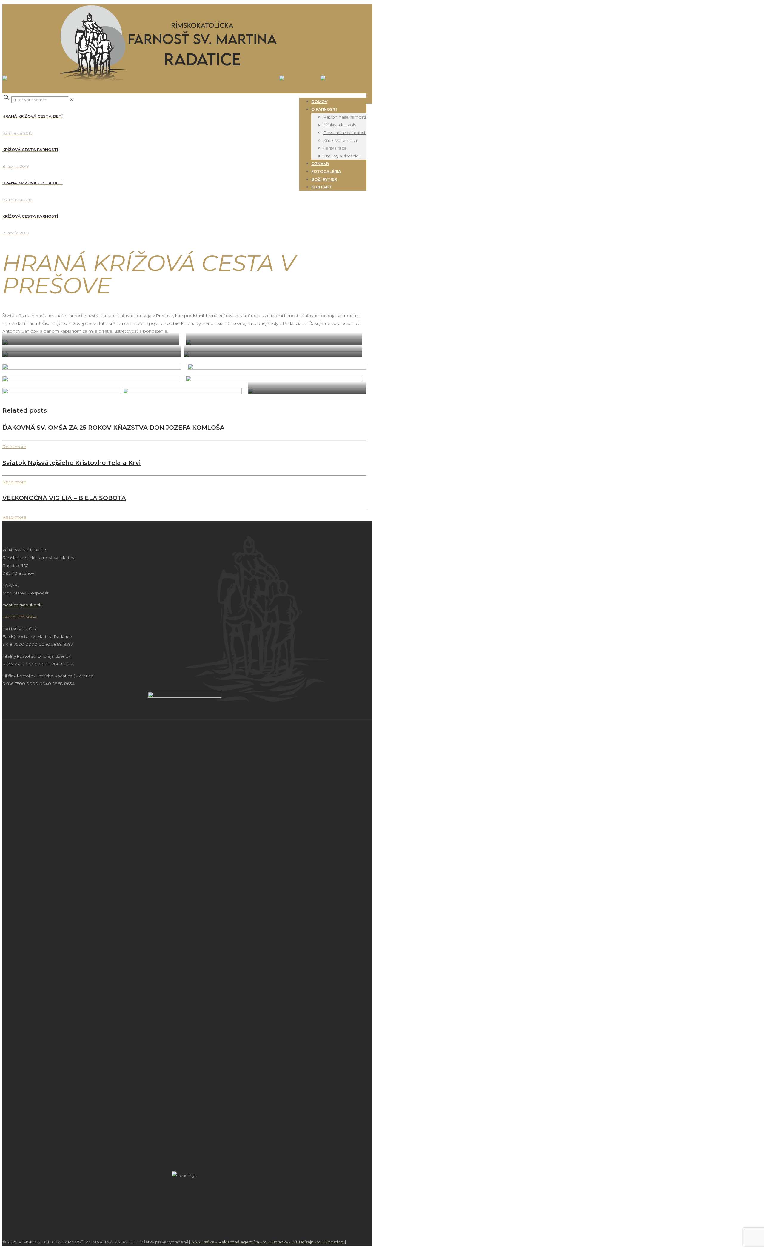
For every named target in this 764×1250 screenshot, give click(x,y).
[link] (71, 99)
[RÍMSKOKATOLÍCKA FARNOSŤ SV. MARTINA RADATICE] (182, 84)
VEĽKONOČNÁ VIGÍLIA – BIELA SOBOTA (64, 498)
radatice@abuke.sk (21, 605)
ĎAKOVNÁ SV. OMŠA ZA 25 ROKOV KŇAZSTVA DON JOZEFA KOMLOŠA (113, 427)
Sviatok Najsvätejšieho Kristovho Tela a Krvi (71, 462)
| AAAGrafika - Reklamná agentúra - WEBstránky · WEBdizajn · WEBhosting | (267, 1242)
